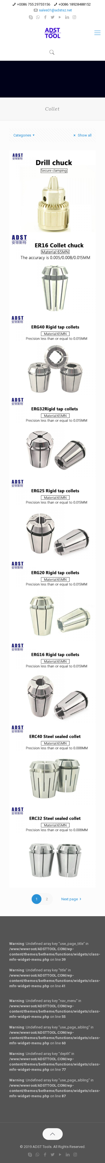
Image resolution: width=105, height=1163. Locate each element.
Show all (84, 135)
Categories (22, 135)
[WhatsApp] (38, 17)
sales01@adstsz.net (55, 10)
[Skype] (31, 17)
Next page (69, 899)
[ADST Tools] (52, 33)
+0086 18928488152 (75, 4)
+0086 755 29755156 (33, 4)
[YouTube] (60, 17)
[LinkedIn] (67, 17)
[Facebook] (45, 17)
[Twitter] (52, 17)
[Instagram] (74, 17)
